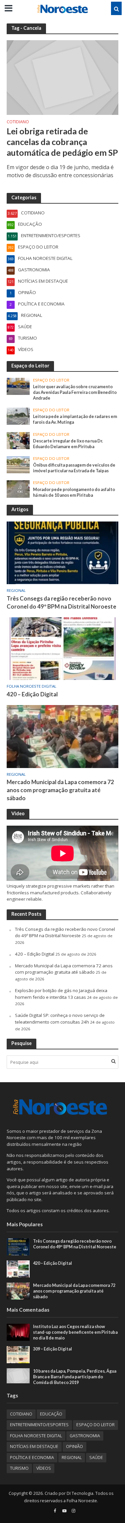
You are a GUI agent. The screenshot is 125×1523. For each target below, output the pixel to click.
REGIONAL (16, 590)
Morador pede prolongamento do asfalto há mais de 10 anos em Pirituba (74, 492)
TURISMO (19, 1468)
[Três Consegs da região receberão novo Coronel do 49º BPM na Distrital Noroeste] (62, 552)
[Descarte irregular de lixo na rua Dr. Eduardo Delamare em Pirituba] (18, 440)
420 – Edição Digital (32, 694)
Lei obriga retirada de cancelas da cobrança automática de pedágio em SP (62, 142)
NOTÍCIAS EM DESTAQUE (34, 1446)
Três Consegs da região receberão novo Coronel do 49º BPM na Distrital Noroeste (61, 602)
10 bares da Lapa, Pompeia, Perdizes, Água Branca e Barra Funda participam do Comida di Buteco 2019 (74, 1377)
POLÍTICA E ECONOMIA (32, 1457)
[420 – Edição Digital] (62, 648)
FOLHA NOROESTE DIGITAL (31, 686)
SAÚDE (96, 1457)
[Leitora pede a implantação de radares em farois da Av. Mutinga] (18, 416)
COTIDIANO (18, 122)
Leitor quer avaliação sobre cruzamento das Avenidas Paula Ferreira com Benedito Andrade (75, 392)
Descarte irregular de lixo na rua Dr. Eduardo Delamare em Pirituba (68, 443)
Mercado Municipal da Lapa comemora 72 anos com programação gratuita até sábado (60, 790)
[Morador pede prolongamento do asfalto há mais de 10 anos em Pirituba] (18, 489)
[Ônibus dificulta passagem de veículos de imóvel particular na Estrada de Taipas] (18, 464)
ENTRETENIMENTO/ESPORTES (39, 1425)
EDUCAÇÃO (51, 1414)
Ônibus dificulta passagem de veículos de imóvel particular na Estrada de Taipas (74, 468)
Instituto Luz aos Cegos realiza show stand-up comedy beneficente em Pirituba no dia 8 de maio (75, 1332)
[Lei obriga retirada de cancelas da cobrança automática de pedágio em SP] (62, 77)
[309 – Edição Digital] (18, 1354)
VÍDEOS (43, 1468)
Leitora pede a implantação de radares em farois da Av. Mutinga (75, 419)
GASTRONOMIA (85, 1436)
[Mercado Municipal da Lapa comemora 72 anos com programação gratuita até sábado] (62, 736)
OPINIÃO (74, 1446)
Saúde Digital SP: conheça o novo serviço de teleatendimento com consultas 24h (60, 1018)
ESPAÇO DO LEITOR (51, 380)
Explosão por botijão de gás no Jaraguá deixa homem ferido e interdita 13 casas (61, 993)
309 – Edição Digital (52, 1349)
